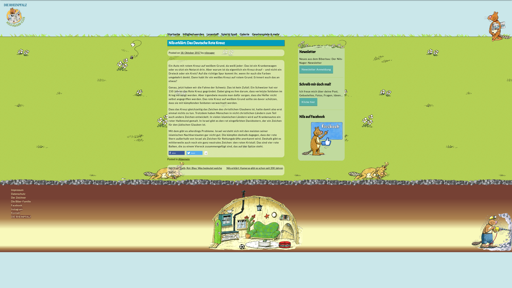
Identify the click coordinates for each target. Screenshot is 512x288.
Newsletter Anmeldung (316, 69)
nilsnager (209, 52)
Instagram (17, 209)
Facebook (16, 205)
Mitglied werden (193, 34)
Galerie (244, 34)
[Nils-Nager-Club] (15, 25)
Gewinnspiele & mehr (266, 34)
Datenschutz (18, 193)
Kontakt (15, 212)
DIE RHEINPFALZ (21, 216)
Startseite (173, 34)
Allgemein (184, 159)
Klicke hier (308, 101)
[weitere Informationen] (206, 153)
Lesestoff (213, 34)
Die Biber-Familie (21, 201)
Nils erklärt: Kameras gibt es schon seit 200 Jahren (255, 168)
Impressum (17, 189)
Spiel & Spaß (229, 34)
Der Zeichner (18, 197)
